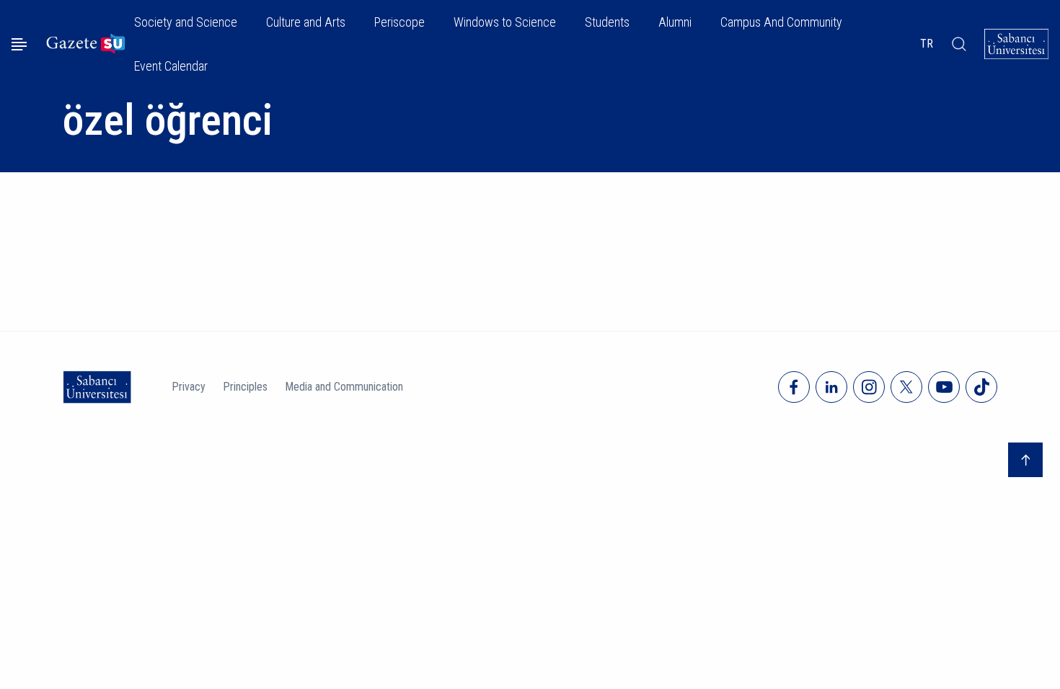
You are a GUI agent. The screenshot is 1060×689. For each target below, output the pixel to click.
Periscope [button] (399, 22)
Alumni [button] (675, 22)
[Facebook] (794, 387)
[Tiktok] (981, 387)
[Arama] (958, 44)
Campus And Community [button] (781, 22)
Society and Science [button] (185, 22)
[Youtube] (944, 387)
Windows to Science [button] (505, 22)
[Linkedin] (831, 387)
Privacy (189, 387)
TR (926, 43)
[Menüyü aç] (19, 44)
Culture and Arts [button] (305, 22)
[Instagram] (869, 387)
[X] (906, 387)
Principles (245, 387)
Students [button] (607, 22)
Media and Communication (344, 387)
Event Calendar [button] (171, 66)
